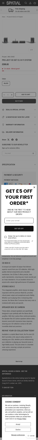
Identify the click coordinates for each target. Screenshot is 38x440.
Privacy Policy (21, 419)
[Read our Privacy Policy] (32, 241)
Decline (18, 429)
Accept (18, 424)
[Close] (34, 187)
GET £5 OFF (19, 228)
